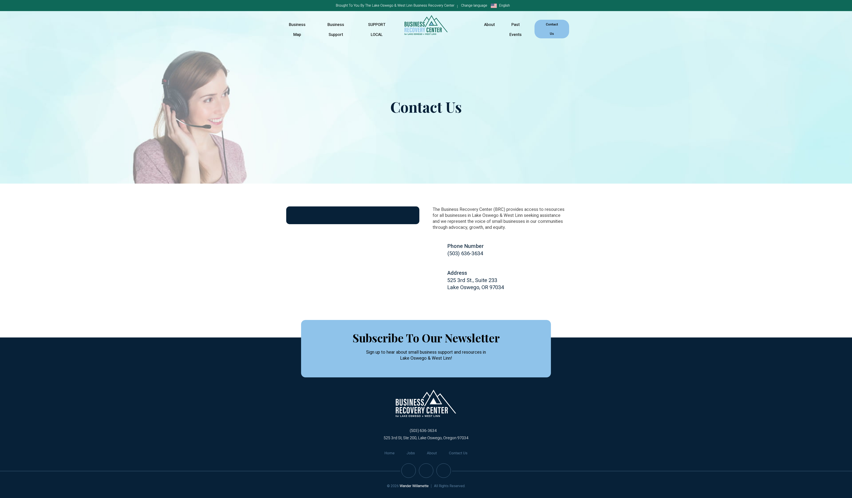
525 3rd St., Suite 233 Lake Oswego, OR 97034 (475, 283)
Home (389, 453)
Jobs (410, 453)
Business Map (297, 30)
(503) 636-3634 (465, 253)
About (489, 25)
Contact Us (552, 29)
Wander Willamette (414, 486)
